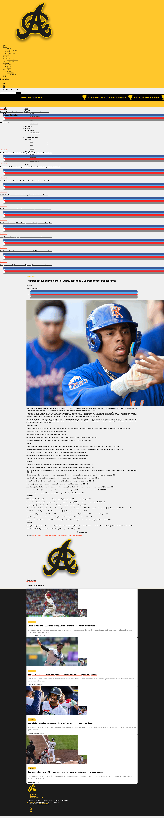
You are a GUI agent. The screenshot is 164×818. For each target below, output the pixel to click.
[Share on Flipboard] (83, 118)
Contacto (33, 794)
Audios (9, 66)
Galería (9, 68)
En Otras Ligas (11, 53)
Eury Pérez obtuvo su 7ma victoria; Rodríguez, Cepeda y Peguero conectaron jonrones (26, 153)
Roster (5, 56)
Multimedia (6, 63)
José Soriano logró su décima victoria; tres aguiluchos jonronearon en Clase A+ (24, 195)
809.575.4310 (31, 802)
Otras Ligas (3, 150)
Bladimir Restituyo (37, 535)
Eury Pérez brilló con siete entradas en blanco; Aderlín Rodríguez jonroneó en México (26, 251)
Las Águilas (6, 69)
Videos (9, 65)
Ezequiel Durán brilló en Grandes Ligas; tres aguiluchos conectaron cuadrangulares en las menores (30, 167)
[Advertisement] (51, 136)
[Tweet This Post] (83, 116)
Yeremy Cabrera (77, 535)
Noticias (9, 48)
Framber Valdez (60, 535)
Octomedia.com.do (43, 804)
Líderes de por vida (12, 60)
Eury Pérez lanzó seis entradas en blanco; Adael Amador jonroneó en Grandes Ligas (25, 209)
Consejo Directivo (11, 74)
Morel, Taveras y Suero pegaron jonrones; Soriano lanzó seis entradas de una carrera (26, 237)
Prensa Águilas (31, 635)
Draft (4, 76)
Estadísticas (6, 58)
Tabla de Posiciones (9, 61)
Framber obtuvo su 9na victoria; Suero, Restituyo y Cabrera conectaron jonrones (24, 112)
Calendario (6, 55)
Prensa (5, 47)
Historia (9, 71)
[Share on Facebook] (83, 115)
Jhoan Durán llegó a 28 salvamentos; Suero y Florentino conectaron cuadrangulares (25, 181)
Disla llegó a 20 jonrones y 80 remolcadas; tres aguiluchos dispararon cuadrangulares (26, 223)
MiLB (67, 535)
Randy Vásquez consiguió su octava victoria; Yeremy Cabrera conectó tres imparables (26, 265)
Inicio (4, 45)
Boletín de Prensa (12, 50)
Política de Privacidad (36, 797)
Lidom (8, 52)
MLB (70, 535)
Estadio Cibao (10, 73)
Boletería (33, 796)
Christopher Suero (49, 535)
